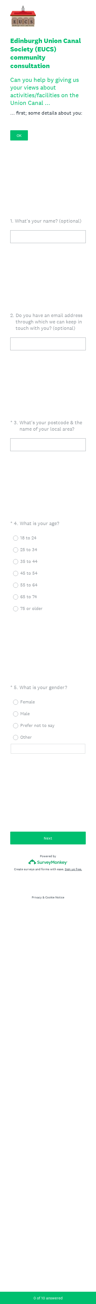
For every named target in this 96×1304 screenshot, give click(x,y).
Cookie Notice (54, 897)
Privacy (37, 897)
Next (48, 838)
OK (19, 135)
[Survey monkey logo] (48, 862)
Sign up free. (73, 869)
